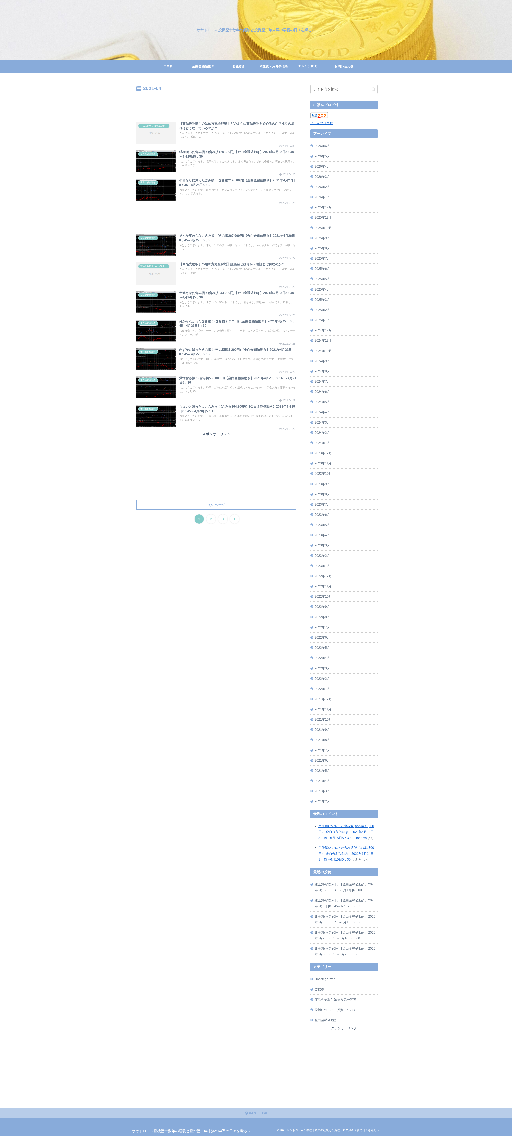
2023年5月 (322, 525)
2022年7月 (322, 627)
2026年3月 (322, 176)
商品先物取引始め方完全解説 (335, 999)
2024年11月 (323, 340)
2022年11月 (323, 586)
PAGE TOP (257, 1113)
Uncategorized (325, 979)
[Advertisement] (216, 104)
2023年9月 (322, 484)
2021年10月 (323, 719)
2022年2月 (322, 678)
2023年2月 (322, 555)
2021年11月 (323, 709)
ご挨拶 (319, 989)
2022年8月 (322, 617)
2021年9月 (322, 729)
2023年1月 (322, 566)
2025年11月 (323, 217)
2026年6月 (322, 146)
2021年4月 (322, 781)
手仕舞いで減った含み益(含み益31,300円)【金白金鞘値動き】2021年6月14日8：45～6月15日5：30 (346, 831)
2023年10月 (323, 473)
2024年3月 (322, 422)
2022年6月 (322, 637)
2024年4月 (322, 412)
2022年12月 (323, 576)
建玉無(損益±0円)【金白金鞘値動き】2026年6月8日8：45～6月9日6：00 (345, 951)
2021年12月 (323, 699)
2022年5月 (322, 647)
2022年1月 (322, 689)
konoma (361, 838)
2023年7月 (322, 504)
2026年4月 (322, 166)
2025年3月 (322, 299)
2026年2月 (322, 187)
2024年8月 (322, 371)
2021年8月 (322, 740)
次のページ (216, 505)
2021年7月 (322, 750)
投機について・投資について (335, 1010)
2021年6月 (322, 760)
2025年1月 (322, 320)
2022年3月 (322, 668)
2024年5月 (322, 402)
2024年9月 (322, 361)
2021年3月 (322, 791)
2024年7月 (322, 381)
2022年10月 (323, 596)
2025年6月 (322, 268)
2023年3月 (322, 545)
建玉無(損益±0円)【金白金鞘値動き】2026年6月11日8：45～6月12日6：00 (345, 903)
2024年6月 (322, 391)
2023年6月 (322, 514)
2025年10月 (323, 228)
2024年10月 (323, 351)
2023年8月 (322, 494)
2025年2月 (322, 310)
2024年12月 (323, 330)
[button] (373, 89)
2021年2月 (322, 801)
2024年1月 (322, 443)
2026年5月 (322, 156)
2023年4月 (322, 535)
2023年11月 (323, 463)
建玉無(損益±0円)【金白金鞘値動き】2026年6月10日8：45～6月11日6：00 (345, 919)
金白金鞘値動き (326, 1020)
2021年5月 (322, 770)
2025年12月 (323, 207)
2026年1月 (322, 197)
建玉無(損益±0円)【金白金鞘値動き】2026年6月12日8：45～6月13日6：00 (345, 887)
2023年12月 (323, 453)
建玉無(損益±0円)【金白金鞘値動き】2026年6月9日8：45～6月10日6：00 (345, 935)
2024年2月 (322, 432)
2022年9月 (322, 606)
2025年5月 (322, 279)
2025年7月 (322, 258)
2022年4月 (322, 658)
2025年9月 (322, 238)
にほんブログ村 (321, 123)
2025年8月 (322, 248)
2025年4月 (322, 289)
